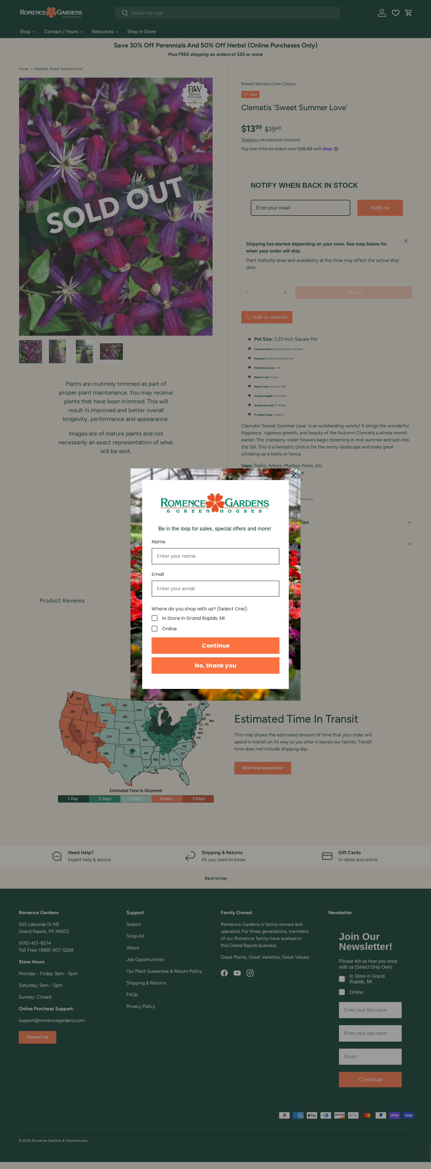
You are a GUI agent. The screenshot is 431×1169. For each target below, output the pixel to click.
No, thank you (215, 665)
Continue (216, 645)
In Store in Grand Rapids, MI (193, 618)
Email (158, 574)
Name (158, 541)
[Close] (293, 475)
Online (169, 629)
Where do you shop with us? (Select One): (200, 608)
